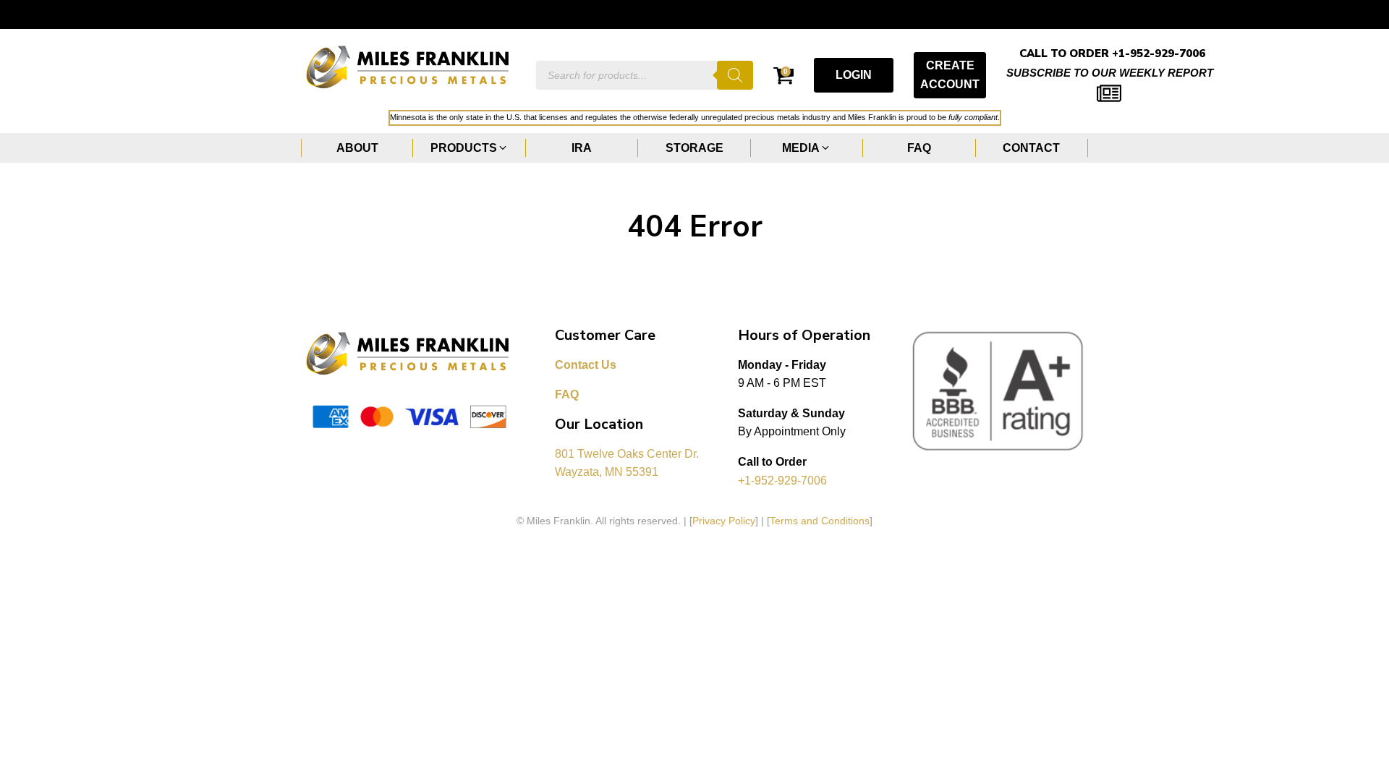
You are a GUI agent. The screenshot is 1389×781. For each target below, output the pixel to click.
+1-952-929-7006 (782, 480)
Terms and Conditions (820, 520)
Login (854, 75)
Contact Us (585, 365)
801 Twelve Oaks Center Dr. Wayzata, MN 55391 (628, 463)
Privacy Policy (723, 520)
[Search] (735, 75)
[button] (469, 148)
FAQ (567, 394)
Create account (950, 74)
